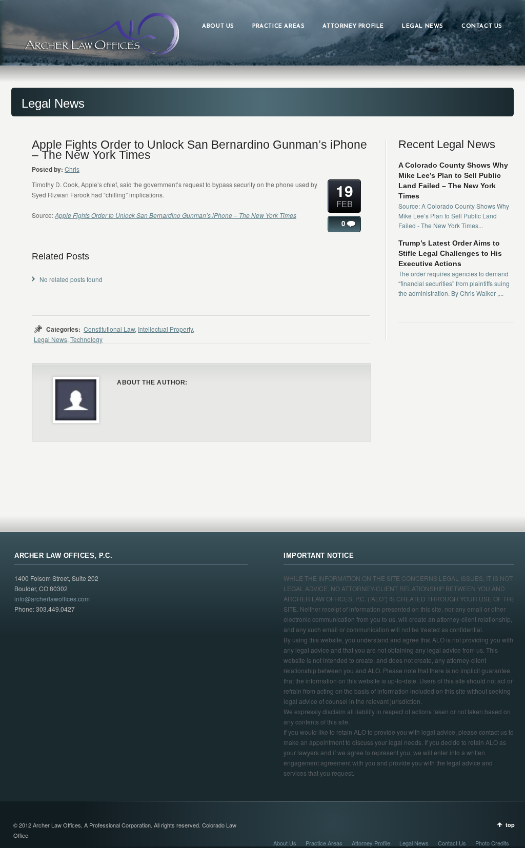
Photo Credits (492, 843)
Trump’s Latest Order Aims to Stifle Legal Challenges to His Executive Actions (450, 253)
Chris (72, 169)
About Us (284, 843)
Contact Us (452, 843)
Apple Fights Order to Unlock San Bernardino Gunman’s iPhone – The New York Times (175, 215)
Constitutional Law (109, 329)
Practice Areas (324, 843)
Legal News (50, 339)
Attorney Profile (371, 843)
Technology (86, 339)
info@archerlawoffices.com (52, 598)
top (510, 825)
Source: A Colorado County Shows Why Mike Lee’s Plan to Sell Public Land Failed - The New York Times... (453, 215)
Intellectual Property (165, 329)
